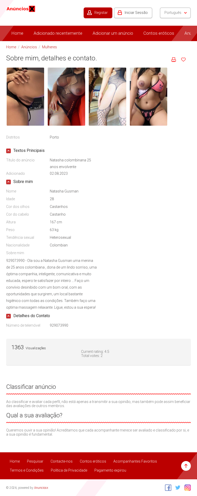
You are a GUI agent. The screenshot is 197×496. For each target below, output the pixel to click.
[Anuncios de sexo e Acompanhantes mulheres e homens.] (21, 8)
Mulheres (49, 47)
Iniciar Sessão (136, 13)
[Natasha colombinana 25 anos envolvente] (25, 96)
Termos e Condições (27, 470)
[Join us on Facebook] (166, 487)
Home (17, 33)
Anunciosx (41, 488)
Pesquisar (35, 461)
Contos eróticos (158, 33)
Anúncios (29, 47)
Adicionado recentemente (58, 33)
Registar (101, 13)
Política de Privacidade (69, 470)
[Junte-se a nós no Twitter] (176, 487)
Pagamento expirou (110, 470)
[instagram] (186, 487)
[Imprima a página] (174, 59)
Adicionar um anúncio (113, 33)
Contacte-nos (62, 461)
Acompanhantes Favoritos (135, 461)
